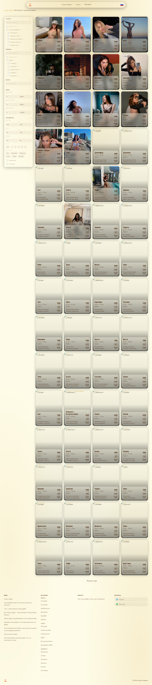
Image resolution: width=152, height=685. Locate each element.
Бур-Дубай (44, 616)
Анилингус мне (45, 634)
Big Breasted (44, 652)
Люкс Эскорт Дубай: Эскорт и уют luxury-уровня (91, 599)
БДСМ (42, 637)
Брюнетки (44, 663)
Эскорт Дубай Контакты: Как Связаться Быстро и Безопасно (18, 604)
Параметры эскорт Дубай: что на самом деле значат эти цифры (20, 623)
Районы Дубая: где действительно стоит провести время (20, 618)
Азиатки (43, 655)
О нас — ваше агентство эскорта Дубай (15, 609)
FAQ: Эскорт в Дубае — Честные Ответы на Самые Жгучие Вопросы (20, 614)
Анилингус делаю (46, 630)
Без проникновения (46, 641)
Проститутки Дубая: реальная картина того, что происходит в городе (17, 639)
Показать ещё (92, 581)
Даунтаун (43, 619)
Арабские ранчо (45, 608)
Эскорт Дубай (8, 10)
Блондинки (44, 659)
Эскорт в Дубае (8, 599)
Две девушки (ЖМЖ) (47, 645)
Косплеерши (44, 670)
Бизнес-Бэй (44, 612)
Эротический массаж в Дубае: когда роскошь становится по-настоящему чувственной (20, 629)
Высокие (43, 667)
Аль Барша (44, 601)
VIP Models (44, 626)
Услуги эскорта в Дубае (10, 634)
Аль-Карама (44, 604)
